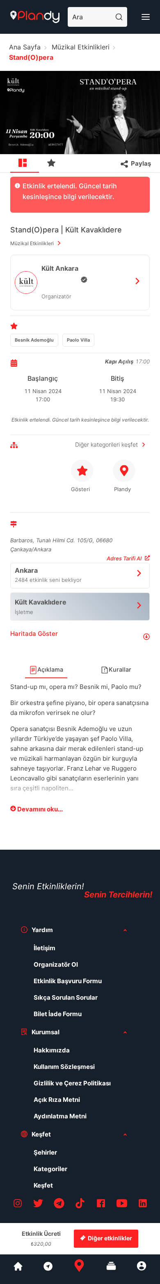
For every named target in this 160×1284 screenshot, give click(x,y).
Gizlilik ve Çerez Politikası (72, 1083)
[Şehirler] (18, 1269)
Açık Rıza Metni (57, 1100)
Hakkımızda (52, 1050)
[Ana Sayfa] (79, 1269)
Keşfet (43, 1185)
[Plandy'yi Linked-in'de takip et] (142, 1204)
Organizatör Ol (56, 964)
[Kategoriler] (111, 1269)
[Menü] (146, 16)
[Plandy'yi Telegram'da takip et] (59, 1204)
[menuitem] (24, 164)
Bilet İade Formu (58, 1014)
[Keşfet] (47, 1269)
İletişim (44, 948)
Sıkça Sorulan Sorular (66, 997)
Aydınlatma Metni (60, 1116)
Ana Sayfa (25, 47)
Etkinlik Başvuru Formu (68, 981)
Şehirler (45, 1152)
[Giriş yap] (141, 1269)
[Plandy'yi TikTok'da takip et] (80, 1204)
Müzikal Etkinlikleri (81, 47)
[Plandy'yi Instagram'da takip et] (17, 1204)
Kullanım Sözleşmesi (64, 1067)
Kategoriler (50, 1169)
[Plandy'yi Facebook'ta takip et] (101, 1204)
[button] (80, 637)
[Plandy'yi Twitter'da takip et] (38, 1204)
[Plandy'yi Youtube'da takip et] (122, 1204)
